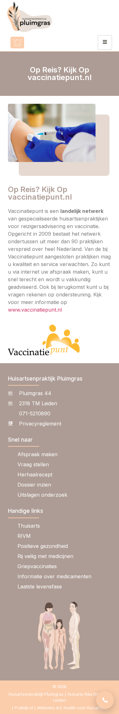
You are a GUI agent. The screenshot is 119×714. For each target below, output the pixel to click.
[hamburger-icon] (105, 42)
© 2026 (59, 686)
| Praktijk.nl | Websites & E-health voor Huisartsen (59, 708)
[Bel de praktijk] (105, 700)
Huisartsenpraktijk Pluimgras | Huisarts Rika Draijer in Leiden (59, 697)
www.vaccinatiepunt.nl (35, 310)
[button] (36, 42)
